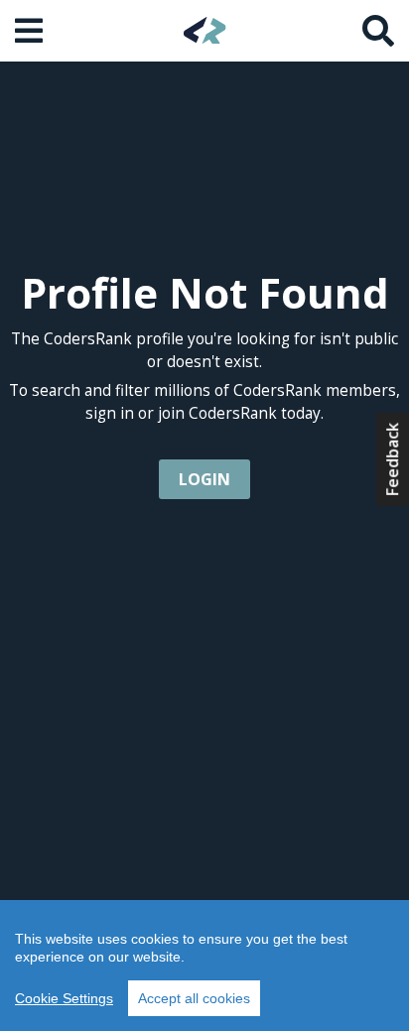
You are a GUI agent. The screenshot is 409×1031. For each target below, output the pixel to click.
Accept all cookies (194, 998)
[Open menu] (31, 31)
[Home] (205, 30)
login (204, 479)
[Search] (378, 31)
